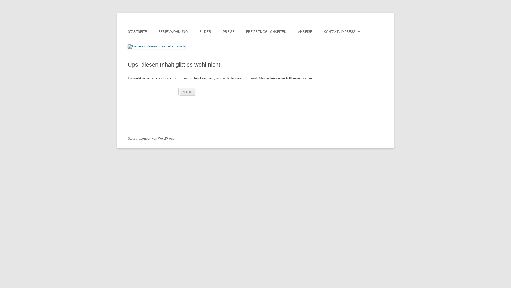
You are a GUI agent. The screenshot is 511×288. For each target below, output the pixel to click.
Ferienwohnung (173, 32)
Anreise (305, 32)
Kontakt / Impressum (342, 32)
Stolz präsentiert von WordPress (151, 139)
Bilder (205, 32)
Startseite (137, 32)
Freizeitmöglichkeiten (266, 32)
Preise (228, 32)
